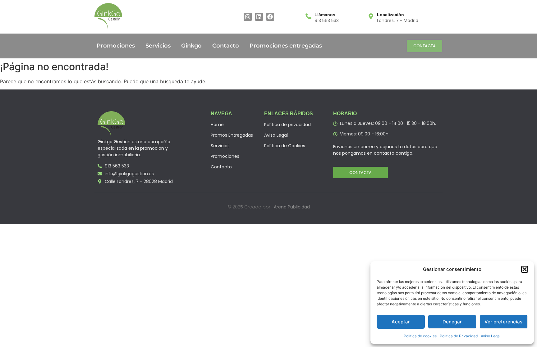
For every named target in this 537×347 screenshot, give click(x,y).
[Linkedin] (259, 17)
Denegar (452, 322)
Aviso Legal (491, 336)
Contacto (225, 45)
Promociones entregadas (286, 45)
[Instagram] (247, 17)
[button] (524, 269)
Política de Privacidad (459, 336)
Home (217, 124)
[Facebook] (270, 17)
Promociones (116, 45)
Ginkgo (191, 45)
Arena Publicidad (292, 207)
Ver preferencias (503, 322)
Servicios (158, 45)
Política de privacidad (287, 124)
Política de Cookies (284, 146)
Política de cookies (420, 336)
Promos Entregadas (232, 135)
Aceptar (401, 322)
